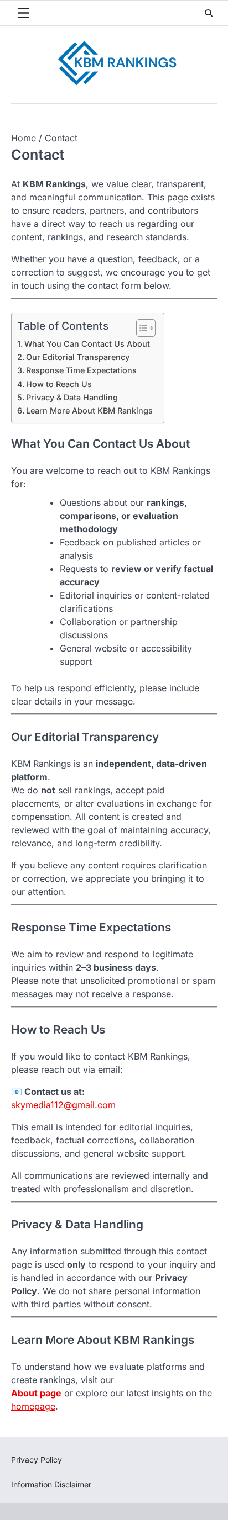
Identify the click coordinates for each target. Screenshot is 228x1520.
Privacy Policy (36, 1459)
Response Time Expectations (81, 370)
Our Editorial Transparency (77, 357)
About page (36, 1393)
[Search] (208, 13)
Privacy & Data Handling (72, 397)
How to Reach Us (59, 384)
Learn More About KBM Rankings (89, 410)
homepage (33, 1406)
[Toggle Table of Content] (140, 328)
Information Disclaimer (51, 1484)
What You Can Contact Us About (87, 343)
